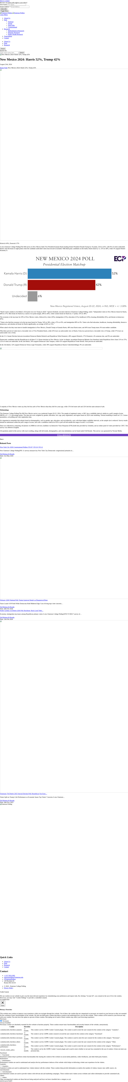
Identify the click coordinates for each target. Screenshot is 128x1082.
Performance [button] (4, 1058)
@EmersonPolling (10, 979)
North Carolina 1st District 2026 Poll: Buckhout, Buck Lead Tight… (21, 610)
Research (7, 29)
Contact (6, 38)
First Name (3, 4)
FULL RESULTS (64, 435)
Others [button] (2, 1075)
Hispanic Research (14, 32)
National (10, 22)
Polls (5, 20)
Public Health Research (15, 34)
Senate (10, 23)
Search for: (3, 50)
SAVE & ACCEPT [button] (6, 1081)
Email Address (5, 7)
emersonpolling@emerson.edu (13, 977)
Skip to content (5, 1)
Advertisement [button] (4, 1070)
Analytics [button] (3, 1064)
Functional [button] (3, 1053)
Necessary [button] (3, 1019)
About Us (7, 18)
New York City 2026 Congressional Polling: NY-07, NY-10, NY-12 (21, 447)
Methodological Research (16, 31)
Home (2, 68)
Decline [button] (6, 999)
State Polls (11, 25)
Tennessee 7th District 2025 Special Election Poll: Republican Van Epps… (23, 794)
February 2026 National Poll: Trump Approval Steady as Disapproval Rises (24, 600)
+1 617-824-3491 (9, 975)
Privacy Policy (8, 988)
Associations (8, 36)
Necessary (5, 1021)
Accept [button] (2, 999)
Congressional (12, 27)
